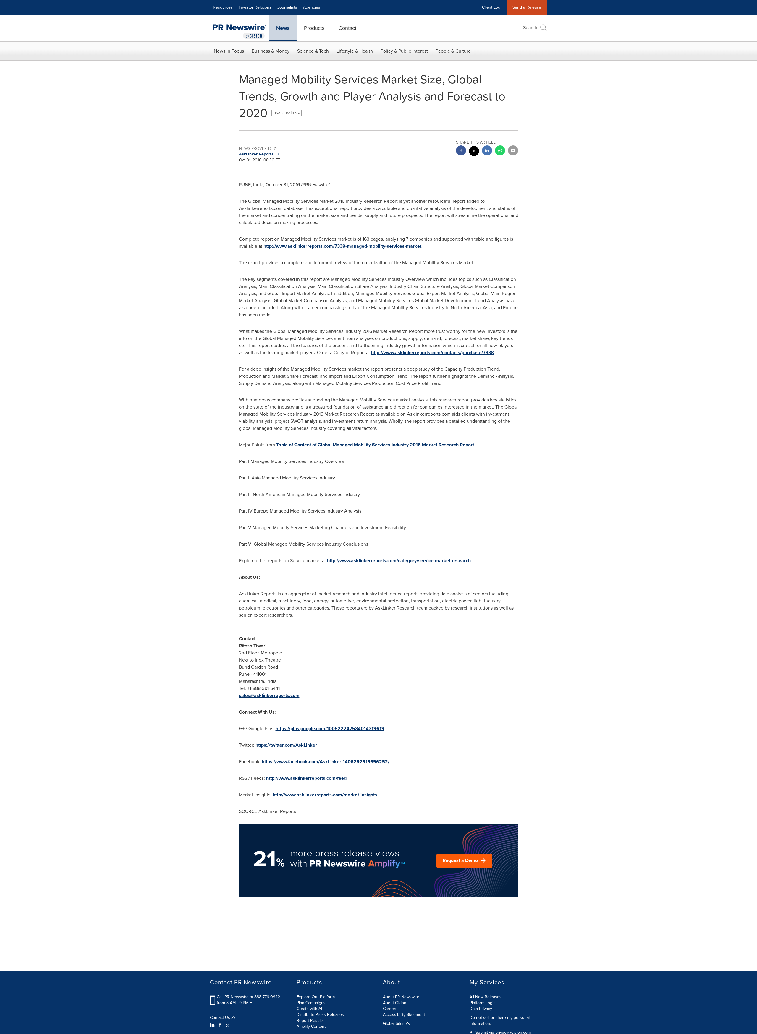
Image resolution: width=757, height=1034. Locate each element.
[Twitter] (227, 1025)
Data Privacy (481, 1009)
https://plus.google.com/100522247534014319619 (330, 728)
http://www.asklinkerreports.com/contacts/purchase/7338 (432, 352)
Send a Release (526, 7)
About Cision (394, 1003)
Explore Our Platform (316, 997)
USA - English (285, 113)
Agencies (311, 7)
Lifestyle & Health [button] (355, 51)
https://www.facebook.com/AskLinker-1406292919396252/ (325, 761)
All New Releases (486, 997)
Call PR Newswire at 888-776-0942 (248, 997)
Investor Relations (255, 7)
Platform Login (483, 1003)
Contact (347, 28)
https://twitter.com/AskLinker (286, 745)
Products (314, 28)
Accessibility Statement (404, 1015)
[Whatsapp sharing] (500, 151)
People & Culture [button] (453, 51)
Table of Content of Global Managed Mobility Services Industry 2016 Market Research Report (375, 444)
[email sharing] (513, 151)
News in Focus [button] (229, 51)
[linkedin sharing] (487, 151)
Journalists (287, 7)
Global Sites (394, 1024)
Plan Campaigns (311, 1003)
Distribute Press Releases (320, 1015)
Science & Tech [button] (313, 51)
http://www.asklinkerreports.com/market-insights (325, 794)
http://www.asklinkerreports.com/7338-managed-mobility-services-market (342, 246)
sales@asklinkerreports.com (269, 695)
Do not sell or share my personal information (500, 1020)
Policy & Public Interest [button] (404, 51)
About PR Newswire (401, 997)
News (283, 28)
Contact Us (220, 1018)
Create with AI (309, 1009)
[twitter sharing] (474, 152)
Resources (223, 7)
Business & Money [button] (270, 51)
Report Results (310, 1020)
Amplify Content (311, 1026)
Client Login (493, 7)
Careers (390, 1009)
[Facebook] (220, 1025)
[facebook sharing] (461, 151)
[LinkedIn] (213, 1025)
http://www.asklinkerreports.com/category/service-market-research (399, 560)
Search (530, 27)
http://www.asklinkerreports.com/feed (306, 778)
